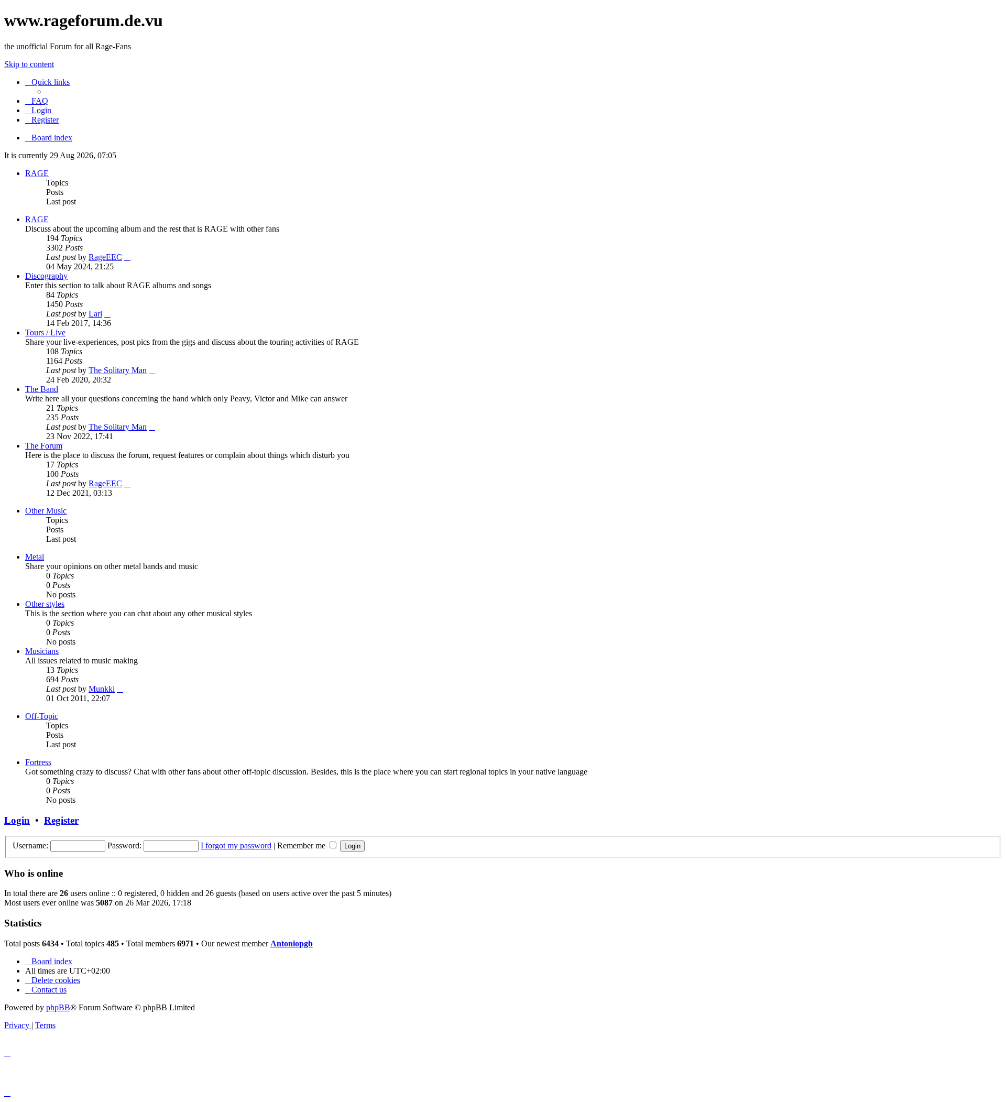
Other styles (44, 603)
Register (61, 820)
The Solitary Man (118, 370)
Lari (95, 313)
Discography (46, 275)
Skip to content (29, 64)
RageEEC (105, 257)
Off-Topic (41, 716)
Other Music (46, 510)
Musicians (42, 651)
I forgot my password (236, 845)
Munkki (102, 688)
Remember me (302, 845)
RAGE (37, 173)
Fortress (38, 762)
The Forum (43, 445)
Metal (34, 556)
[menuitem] (36, 100)
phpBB (58, 1007)
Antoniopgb (291, 943)
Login (17, 820)
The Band (41, 389)
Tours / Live (45, 332)
